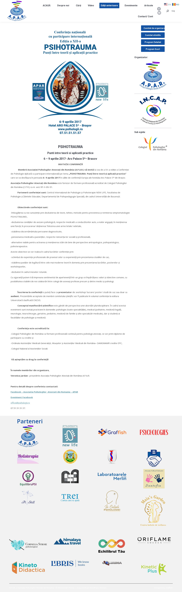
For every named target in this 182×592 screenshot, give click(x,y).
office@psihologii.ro (20, 402)
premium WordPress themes (93, 587)
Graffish (169, 587)
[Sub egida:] (152, 143)
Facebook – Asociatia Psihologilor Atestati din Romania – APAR (44, 391)
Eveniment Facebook (22, 397)
